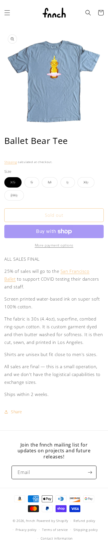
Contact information (57, 538)
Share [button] (16, 411)
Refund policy (84, 520)
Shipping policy (85, 529)
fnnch (30, 520)
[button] (7, 12)
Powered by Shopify (52, 520)
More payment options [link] (54, 245)
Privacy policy (26, 529)
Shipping (10, 162)
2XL (17, 196)
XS (16, 183)
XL (89, 183)
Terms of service (55, 529)
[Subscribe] (90, 472)
